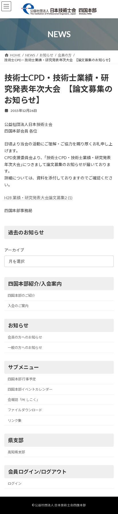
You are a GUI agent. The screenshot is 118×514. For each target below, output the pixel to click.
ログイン (14, 483)
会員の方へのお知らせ (25, 337)
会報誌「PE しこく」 (24, 400)
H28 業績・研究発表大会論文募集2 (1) (38, 197)
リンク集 (14, 420)
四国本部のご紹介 (21, 295)
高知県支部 (16, 452)
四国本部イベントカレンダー (30, 389)
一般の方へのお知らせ (25, 347)
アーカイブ (14, 250)
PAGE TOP (109, 492)
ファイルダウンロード (25, 410)
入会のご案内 (18, 306)
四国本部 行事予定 (22, 379)
